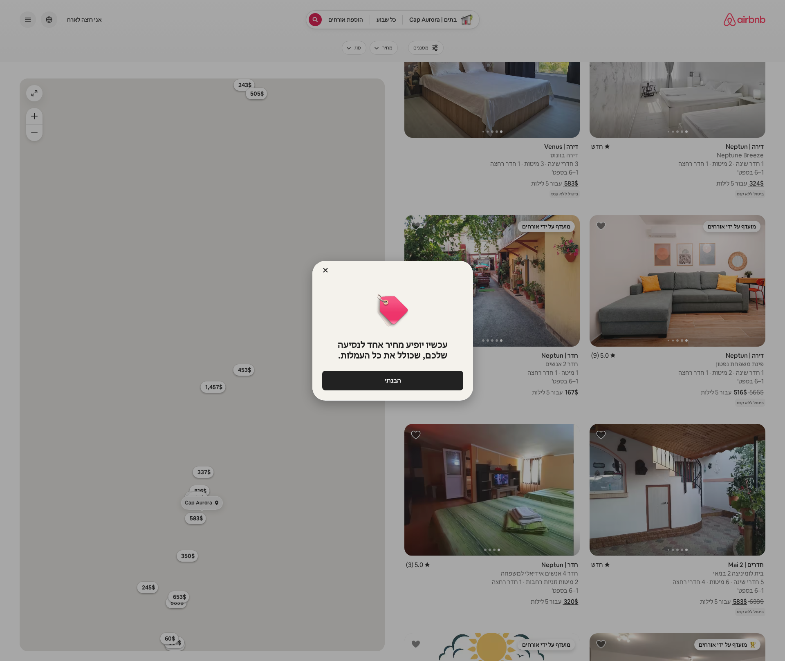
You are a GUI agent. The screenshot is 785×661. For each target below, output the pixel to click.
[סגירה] (325, 270)
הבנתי (392, 380)
